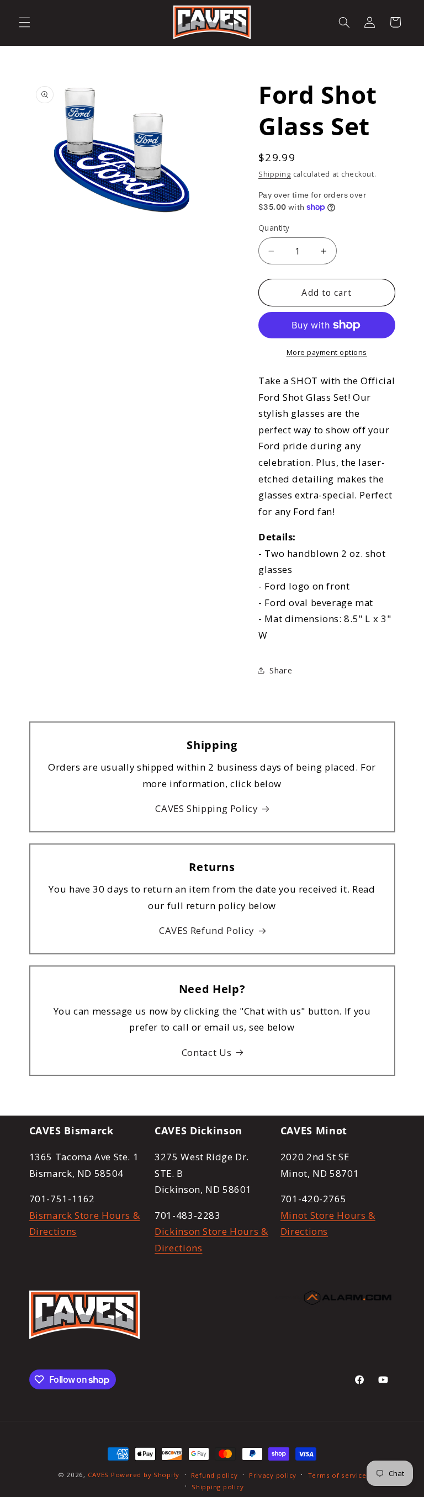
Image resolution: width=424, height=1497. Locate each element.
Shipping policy (217, 1487)
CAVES (98, 1475)
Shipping (274, 174)
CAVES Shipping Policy (206, 808)
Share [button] (280, 670)
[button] (24, 22)
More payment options (327, 352)
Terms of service (337, 1475)
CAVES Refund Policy (206, 930)
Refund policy (214, 1475)
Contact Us (206, 1052)
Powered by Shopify (145, 1475)
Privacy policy (272, 1475)
